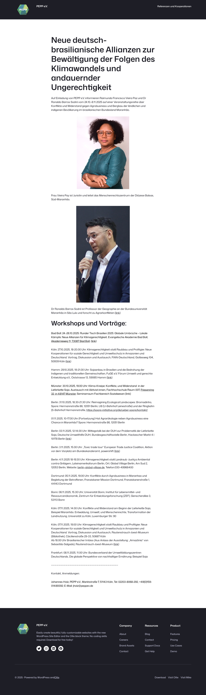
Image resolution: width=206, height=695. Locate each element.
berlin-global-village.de (91, 467)
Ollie (56, 677)
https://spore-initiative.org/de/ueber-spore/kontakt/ (117, 410)
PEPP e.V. (42, 6)
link (118, 313)
